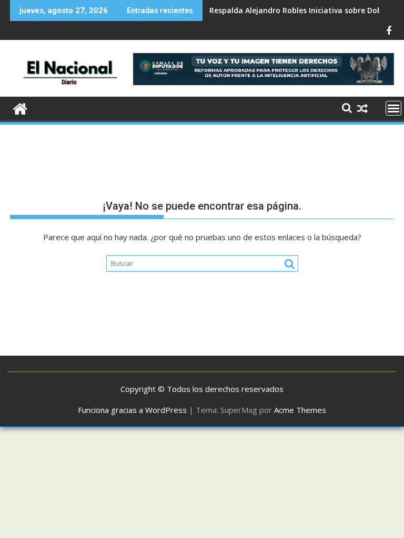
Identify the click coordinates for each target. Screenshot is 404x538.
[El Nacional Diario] (20, 107)
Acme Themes (300, 410)
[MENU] (393, 108)
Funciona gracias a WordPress (132, 410)
